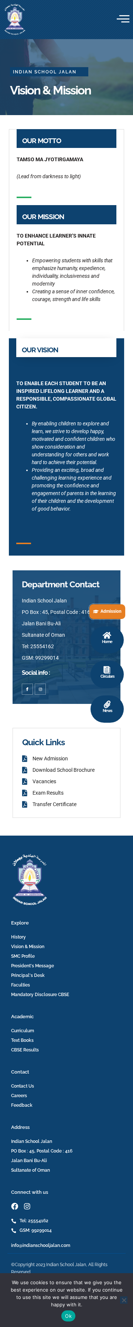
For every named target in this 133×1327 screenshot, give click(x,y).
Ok (68, 1316)
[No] (123, 1300)
